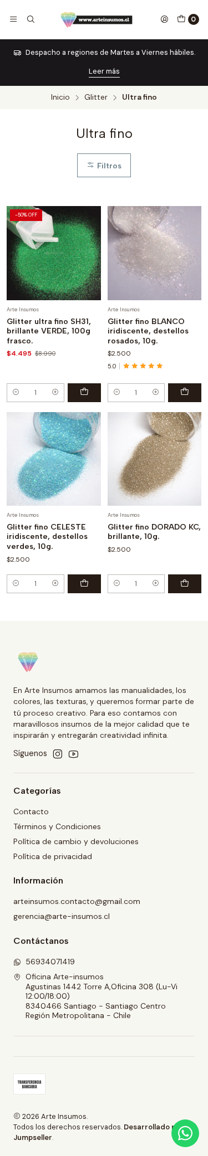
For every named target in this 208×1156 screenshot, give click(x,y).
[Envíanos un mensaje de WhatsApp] (185, 1133)
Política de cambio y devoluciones (76, 841)
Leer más (104, 71)
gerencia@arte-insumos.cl (61, 916)
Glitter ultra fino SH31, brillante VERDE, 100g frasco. (49, 331)
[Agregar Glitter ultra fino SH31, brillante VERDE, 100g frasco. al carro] (84, 392)
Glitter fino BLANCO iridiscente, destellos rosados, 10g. (148, 331)
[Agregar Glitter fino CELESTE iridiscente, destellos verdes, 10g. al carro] (84, 583)
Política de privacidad (52, 856)
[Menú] (13, 19)
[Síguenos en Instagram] (57, 753)
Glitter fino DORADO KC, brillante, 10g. (154, 532)
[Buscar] (30, 19)
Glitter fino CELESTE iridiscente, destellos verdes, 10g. (47, 536)
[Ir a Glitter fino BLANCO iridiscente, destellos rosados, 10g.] (155, 253)
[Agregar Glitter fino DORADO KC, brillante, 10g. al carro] (184, 583)
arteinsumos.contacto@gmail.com (76, 901)
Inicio (60, 97)
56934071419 (50, 962)
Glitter (96, 97)
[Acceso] (164, 19)
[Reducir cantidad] (15, 393)
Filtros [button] (108, 166)
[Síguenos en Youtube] (73, 753)
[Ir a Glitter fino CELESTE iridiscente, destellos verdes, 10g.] (54, 459)
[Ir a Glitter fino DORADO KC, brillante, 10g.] (155, 459)
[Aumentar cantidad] (55, 393)
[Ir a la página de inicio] (97, 19)
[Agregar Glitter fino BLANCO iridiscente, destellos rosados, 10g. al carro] (184, 392)
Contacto (31, 811)
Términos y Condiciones (57, 826)
